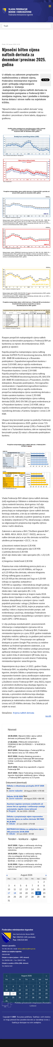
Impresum (37, 1003)
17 (9, 893)
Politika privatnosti (23, 1003)
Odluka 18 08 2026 (15, 796)
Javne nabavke (16, 791)
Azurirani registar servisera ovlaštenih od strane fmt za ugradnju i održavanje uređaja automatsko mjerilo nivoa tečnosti (26, 806)
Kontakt (46, 1003)
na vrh (48, 716)
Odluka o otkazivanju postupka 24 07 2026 (25, 786)
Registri (12, 811)
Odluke (12, 824)
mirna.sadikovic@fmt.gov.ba (26, 949)
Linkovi (33, 1006)
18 (15, 893)
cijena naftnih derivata (24, 713)
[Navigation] (50, 6)
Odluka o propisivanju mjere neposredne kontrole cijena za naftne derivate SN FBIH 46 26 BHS (25, 819)
